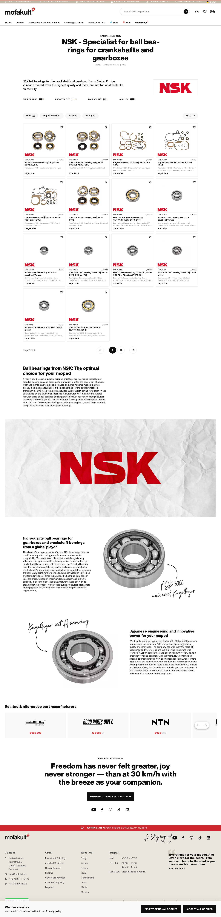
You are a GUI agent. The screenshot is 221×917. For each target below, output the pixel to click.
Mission (85, 892)
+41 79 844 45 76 (18, 883)
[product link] (44, 150)
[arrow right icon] (133, 350)
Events (84, 868)
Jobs (83, 882)
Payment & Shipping (55, 858)
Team (83, 872)
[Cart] (212, 11)
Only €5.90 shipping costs (20, 2)
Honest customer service (126, 2)
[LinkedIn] (127, 810)
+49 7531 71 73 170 (19, 878)
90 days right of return (190, 2)
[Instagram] (110, 810)
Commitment (87, 877)
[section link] (142, 23)
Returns (49, 872)
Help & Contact (53, 868)
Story (83, 858)
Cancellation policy (54, 882)
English (213, 2)
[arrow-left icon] (100, 350)
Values (84, 863)
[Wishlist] (204, 11)
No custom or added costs (56, 2)
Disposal (49, 887)
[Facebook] (102, 810)
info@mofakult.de (18, 874)
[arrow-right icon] (205, 725)
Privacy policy (53, 911)
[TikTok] (119, 810)
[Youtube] (94, 810)
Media (84, 887)
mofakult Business (54, 863)
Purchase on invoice (159, 2)
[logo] (20, 11)
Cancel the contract (55, 877)
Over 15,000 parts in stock (92, 2)
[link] (150, 564)
